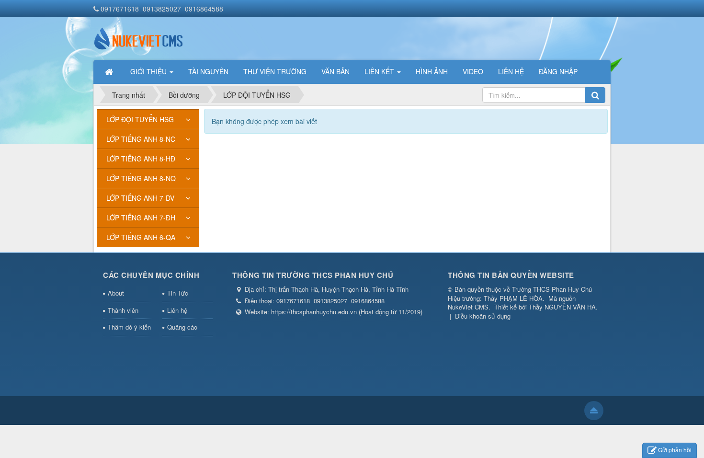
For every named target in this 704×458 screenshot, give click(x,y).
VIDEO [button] (473, 71)
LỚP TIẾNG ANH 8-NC (140, 139)
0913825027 (162, 8)
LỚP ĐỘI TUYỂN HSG (140, 119)
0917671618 (120, 8)
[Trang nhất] (110, 71)
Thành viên (123, 310)
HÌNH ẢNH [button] (432, 71)
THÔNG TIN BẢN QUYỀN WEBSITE (511, 275)
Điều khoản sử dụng (483, 316)
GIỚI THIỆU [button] (149, 71)
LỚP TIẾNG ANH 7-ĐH (140, 217)
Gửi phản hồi (675, 450)
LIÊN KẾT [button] (380, 71)
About (116, 293)
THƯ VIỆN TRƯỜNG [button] (275, 71)
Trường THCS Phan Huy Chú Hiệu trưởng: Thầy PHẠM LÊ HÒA (520, 294)
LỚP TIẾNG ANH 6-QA (140, 237)
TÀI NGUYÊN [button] (208, 71)
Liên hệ (177, 310)
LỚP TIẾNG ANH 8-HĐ (140, 158)
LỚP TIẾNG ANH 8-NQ (141, 178)
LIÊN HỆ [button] (511, 71)
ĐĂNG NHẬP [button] (558, 71)
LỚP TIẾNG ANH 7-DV (140, 198)
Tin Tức (177, 293)
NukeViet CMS (468, 306)
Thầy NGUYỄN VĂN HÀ (562, 306)
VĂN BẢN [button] (335, 71)
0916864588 (204, 8)
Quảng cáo (182, 327)
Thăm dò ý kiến (129, 327)
